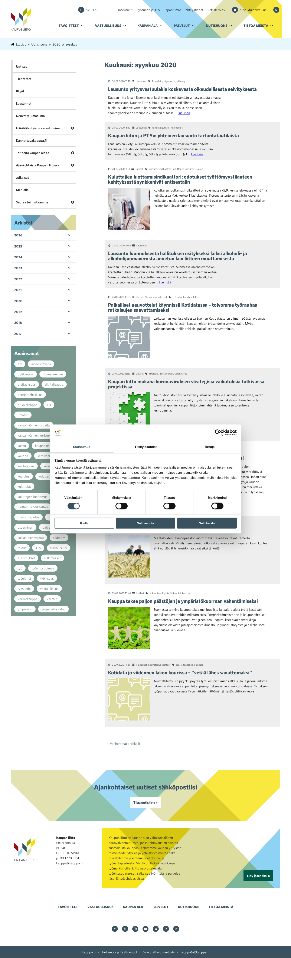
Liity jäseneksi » (258, 876)
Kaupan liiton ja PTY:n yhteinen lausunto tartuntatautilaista (173, 135)
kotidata (187, 296)
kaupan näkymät (46, 446)
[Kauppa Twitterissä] (125, 929)
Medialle (22, 190)
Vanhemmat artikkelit (125, 743)
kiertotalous (26, 466)
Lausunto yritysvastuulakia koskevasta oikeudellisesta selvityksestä (182, 89)
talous (200, 168)
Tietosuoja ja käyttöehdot (119, 952)
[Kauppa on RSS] (166, 929)
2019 (18, 312)
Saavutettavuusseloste (159, 952)
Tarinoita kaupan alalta (32, 153)
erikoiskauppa (27, 405)
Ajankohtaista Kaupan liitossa (37, 165)
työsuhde (24, 589)
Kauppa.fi (89, 952)
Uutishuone (216, 25)
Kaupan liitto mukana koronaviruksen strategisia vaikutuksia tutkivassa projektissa (186, 383)
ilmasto (23, 415)
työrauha (177, 296)
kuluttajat (24, 486)
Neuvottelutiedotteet (156, 296)
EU (49, 405)
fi (81, 10)
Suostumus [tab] (81, 447)
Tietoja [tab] (209, 447)
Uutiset (139, 168)
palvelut (48, 527)
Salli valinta (145, 523)
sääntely (181, 81)
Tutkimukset (166, 373)
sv (88, 10)
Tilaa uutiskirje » (145, 802)
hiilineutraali (156, 593)
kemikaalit (44, 456)
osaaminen (25, 527)
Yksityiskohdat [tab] (145, 447)
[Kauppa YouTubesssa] (145, 929)
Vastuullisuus (108, 25)
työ (20, 568)
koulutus (23, 476)
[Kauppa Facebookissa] (115, 929)
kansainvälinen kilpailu (34, 425)
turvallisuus (58, 548)
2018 (18, 323)
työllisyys (47, 578)
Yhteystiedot (194, 10)
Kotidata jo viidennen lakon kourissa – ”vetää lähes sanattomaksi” (180, 672)
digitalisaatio (54, 384)
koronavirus (180, 373)
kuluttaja (45, 476)
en (95, 10)
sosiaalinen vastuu (31, 537)
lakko (196, 296)
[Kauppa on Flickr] (176, 929)
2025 (18, 246)
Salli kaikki (207, 523)
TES (38, 548)
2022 (18, 279)
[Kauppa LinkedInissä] (156, 929)
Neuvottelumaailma (30, 116)
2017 (18, 334)
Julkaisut (22, 177)
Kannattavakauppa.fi (31, 140)
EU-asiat (156, 81)
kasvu (22, 446)
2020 (18, 301)
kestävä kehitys (181, 593)
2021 (18, 290)
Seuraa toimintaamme (32, 202)
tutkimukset (52, 558)
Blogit (20, 91)
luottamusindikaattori (33, 507)
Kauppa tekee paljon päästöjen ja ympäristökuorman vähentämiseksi (183, 601)
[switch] (121, 506)
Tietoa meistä (255, 25)
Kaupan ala (147, 25)
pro (177, 664)
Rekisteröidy (216, 10)
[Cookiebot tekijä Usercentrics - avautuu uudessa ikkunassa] (218, 432)
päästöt (168, 593)
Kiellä (84, 523)
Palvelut (182, 25)
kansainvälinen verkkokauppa (38, 435)
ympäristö (25, 609)
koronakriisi (177, 127)
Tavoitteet (69, 25)
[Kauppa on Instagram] (135, 929)
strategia (153, 373)
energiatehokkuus (30, 394)
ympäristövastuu (53, 609)
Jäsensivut (125, 10)
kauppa (23, 456)
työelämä (24, 578)
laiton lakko (187, 664)
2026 (18, 235)
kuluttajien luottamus (184, 168)
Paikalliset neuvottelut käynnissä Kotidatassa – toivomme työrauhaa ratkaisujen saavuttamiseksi (182, 307)
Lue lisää (184, 113)
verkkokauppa (27, 599)
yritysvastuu (168, 81)
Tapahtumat (172, 10)
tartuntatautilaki (161, 127)
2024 (18, 257)
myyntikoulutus (28, 517)
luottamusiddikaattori (160, 168)
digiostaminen (53, 374)
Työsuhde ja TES (148, 10)
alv (20, 364)
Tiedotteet (141, 664)
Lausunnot (141, 81)
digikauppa (25, 374)
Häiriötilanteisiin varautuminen (39, 128)
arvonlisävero (41, 364)
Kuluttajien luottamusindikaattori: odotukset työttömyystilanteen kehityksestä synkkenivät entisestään (180, 179)
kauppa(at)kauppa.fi (194, 952)
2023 (18, 268)
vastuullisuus (49, 589)
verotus (52, 599)
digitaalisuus (27, 384)
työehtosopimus (43, 568)
